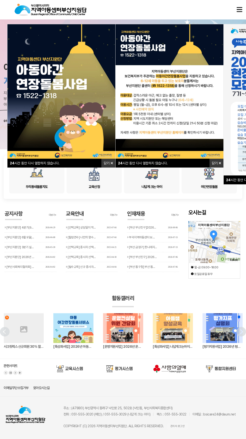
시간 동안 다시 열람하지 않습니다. (35, 163)
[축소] (234, 241)
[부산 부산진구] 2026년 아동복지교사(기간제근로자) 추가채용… (154, 257)
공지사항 (13, 213)
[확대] (234, 233)
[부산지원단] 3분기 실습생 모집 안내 (30, 247)
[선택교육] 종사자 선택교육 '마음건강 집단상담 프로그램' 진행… (92, 257)
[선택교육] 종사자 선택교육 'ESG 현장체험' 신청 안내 (92, 247)
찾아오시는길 (41, 388)
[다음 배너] (15, 373)
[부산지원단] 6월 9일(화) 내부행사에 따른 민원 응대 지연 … (31, 237)
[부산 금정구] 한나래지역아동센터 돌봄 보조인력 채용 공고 (154, 247)
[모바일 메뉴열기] (239, 10)
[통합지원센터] (219, 367)
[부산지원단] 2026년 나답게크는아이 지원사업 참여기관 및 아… (31, 257)
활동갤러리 (123, 298)
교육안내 (75, 213)
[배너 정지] (10, 373)
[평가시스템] (120, 367)
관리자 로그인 (177, 426)
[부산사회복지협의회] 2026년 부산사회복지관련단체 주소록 (31, 267)
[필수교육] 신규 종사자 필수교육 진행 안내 (92, 267)
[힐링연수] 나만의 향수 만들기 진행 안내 (92, 237)
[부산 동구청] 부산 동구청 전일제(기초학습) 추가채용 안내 (154, 267)
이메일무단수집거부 (16, 388)
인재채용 (136, 213)
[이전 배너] (6, 373)
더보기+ (52, 214)
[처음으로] (50, 6)
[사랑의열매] (169, 367)
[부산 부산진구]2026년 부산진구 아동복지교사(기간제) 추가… (154, 227)
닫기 (107, 163)
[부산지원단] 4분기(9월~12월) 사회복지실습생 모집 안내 (31, 227)
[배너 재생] (20, 373)
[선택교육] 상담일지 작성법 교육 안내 (92, 227)
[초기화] (234, 250)
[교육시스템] (70, 367)
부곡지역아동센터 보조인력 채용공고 (153, 237)
